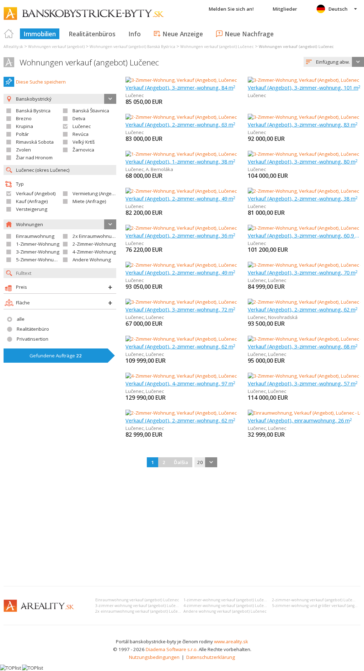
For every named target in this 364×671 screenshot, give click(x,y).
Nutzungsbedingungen (154, 657)
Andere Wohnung (92, 259)
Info (134, 34)
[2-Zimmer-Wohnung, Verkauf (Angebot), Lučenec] (181, 117)
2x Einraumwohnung (95, 236)
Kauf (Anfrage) (32, 201)
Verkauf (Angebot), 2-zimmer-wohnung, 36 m (180, 235)
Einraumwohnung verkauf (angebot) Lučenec (137, 599)
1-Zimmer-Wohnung (37, 244)
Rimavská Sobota (35, 142)
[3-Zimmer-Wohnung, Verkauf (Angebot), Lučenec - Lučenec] (189, 302)
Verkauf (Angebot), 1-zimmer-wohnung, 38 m (180, 161)
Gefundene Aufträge (56, 355)
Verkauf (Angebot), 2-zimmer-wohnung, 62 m (303, 309)
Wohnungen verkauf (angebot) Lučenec (89, 62)
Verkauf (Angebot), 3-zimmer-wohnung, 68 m (303, 346)
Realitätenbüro (33, 329)
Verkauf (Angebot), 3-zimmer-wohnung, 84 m (180, 87)
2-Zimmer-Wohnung (94, 244)
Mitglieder (285, 9)
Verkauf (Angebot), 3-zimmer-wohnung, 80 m (303, 161)
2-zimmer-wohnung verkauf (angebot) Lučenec (315, 599)
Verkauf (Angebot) (36, 193)
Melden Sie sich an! (231, 9)
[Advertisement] (182, 527)
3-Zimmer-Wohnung (37, 252)
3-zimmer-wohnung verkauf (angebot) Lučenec (139, 605)
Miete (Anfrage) (89, 201)
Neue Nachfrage (249, 34)
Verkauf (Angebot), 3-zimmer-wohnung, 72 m (180, 309)
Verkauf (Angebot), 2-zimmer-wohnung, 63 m (180, 124)
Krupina (24, 126)
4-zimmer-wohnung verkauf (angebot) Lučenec (227, 605)
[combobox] (334, 62)
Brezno (24, 118)
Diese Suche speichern (41, 82)
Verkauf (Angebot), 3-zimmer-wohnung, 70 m (303, 272)
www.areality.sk (231, 641)
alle (21, 319)
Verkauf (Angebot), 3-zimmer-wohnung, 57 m (303, 383)
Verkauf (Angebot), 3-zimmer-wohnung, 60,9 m (304, 235)
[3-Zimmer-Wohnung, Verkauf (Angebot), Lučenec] (181, 80)
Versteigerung (31, 209)
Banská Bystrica (33, 110)
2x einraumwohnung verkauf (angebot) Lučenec (140, 611)
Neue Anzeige (182, 34)
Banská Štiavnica (91, 110)
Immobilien (39, 34)
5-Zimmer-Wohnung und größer (50, 259)
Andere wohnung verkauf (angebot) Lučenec (225, 611)
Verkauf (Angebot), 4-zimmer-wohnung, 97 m (180, 383)
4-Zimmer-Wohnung (94, 252)
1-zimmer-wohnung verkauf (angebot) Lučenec (227, 599)
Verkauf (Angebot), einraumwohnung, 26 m (300, 420)
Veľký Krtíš (84, 142)
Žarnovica (83, 150)
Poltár (22, 134)
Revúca (81, 134)
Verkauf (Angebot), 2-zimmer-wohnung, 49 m (180, 198)
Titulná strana (9, 33)
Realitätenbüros (92, 34)
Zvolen (23, 150)
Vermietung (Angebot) (96, 193)
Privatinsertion (32, 339)
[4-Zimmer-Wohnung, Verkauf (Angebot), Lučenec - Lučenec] (189, 376)
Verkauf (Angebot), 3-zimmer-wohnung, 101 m (304, 87)
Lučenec (82, 126)
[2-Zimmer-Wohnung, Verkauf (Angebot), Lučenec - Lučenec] (189, 339)
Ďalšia (181, 462)
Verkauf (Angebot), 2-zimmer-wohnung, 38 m (303, 198)
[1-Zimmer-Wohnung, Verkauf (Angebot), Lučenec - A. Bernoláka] (193, 154)
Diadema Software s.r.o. (172, 649)
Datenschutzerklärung (210, 657)
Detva (79, 118)
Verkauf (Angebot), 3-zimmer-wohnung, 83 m (303, 124)
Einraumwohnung (35, 236)
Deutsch (338, 9)
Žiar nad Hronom (34, 157)
